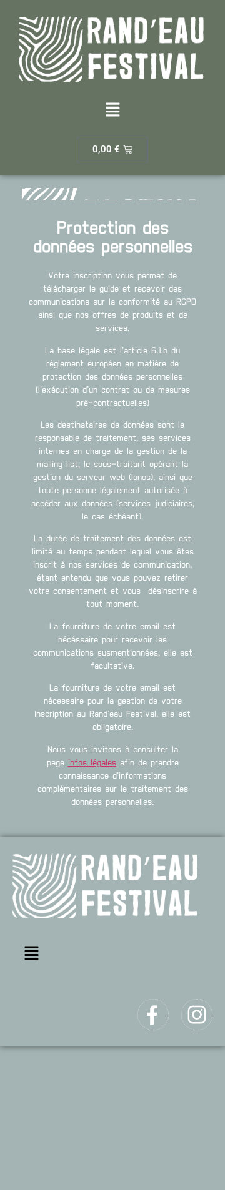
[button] (112, 110)
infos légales (92, 763)
